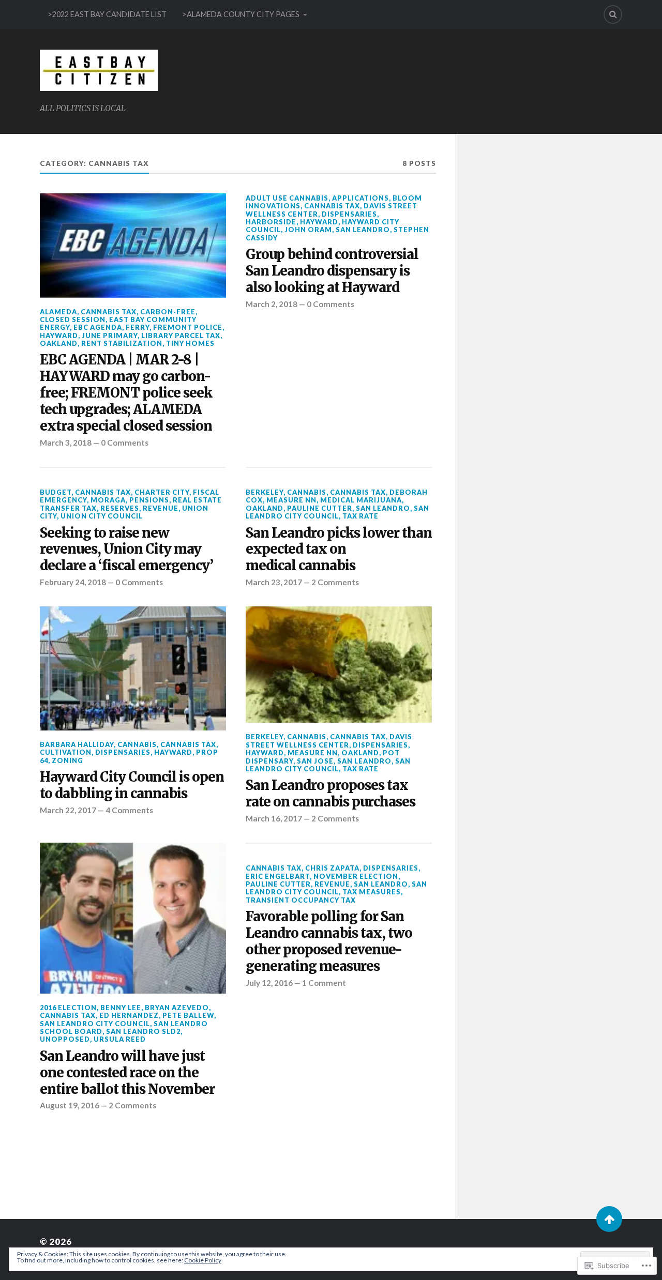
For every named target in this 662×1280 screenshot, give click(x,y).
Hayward (59, 335)
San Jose (315, 761)
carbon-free (167, 312)
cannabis (306, 492)
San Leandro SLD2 (143, 1031)
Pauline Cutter (319, 508)
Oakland (59, 343)
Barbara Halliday (77, 744)
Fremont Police (187, 327)
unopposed (65, 1039)
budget (55, 492)
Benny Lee (120, 1007)
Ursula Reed (120, 1039)
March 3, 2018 (66, 442)
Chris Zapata (332, 868)
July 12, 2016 (269, 982)
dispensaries (349, 214)
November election (355, 876)
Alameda (58, 312)
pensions (149, 500)
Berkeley (264, 492)
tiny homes (190, 343)
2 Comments (335, 582)
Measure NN (291, 500)
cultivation (66, 752)
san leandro (363, 229)
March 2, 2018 (271, 304)
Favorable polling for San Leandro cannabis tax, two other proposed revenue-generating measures (329, 941)
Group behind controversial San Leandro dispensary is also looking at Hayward (332, 271)
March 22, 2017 (68, 810)
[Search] (613, 14)
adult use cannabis (287, 198)
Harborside (271, 222)
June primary (110, 335)
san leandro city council (337, 512)
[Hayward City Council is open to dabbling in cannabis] (133, 668)
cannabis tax (109, 312)
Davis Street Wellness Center (329, 741)
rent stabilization (121, 343)
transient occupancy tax (301, 900)
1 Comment (324, 982)
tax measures (371, 892)
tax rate (360, 516)
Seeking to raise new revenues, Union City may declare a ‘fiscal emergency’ (126, 549)
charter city (161, 492)
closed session (73, 319)
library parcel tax (180, 335)
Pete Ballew (188, 1015)
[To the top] (609, 1219)
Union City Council (102, 516)
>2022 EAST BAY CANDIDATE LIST (107, 14)
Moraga (108, 500)
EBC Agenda (97, 327)
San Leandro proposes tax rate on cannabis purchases (330, 794)
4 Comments (129, 810)
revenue (160, 508)
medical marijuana (361, 500)
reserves (119, 508)
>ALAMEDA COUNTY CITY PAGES (240, 14)
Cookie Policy (202, 1260)
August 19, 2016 (69, 1105)
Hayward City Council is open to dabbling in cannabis (132, 785)
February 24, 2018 (73, 582)
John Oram (308, 229)
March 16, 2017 (274, 818)
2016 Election (68, 1007)
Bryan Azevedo (177, 1007)
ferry (137, 327)
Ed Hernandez (129, 1015)
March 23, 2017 (274, 582)
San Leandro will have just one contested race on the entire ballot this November (127, 1073)
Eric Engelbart (278, 876)
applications (360, 198)
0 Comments (124, 442)
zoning (67, 760)
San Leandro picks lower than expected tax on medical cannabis (339, 549)
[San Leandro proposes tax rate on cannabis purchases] (339, 664)
